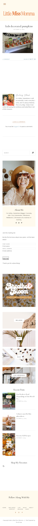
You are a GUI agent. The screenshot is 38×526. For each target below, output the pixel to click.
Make (25, 507)
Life (19, 507)
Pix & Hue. (19, 522)
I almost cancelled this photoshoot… (23, 415)
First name (6, 246)
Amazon (20, 509)
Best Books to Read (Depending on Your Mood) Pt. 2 (25, 396)
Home (4, 507)
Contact (12, 509)
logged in (17, 126)
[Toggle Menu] (4, 4)
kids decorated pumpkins (19, 26)
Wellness (12, 507)
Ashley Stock (23, 95)
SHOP (27, 509)
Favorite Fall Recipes (23, 436)
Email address (7, 251)
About (31, 507)
